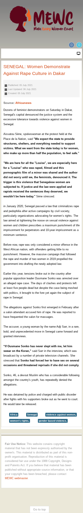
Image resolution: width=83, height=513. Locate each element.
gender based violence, (53, 420)
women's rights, (19, 420)
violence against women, (61, 414)
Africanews (23, 103)
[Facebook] (71, 45)
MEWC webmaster (16, 478)
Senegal (32, 414)
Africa (13, 414)
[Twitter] (79, 45)
